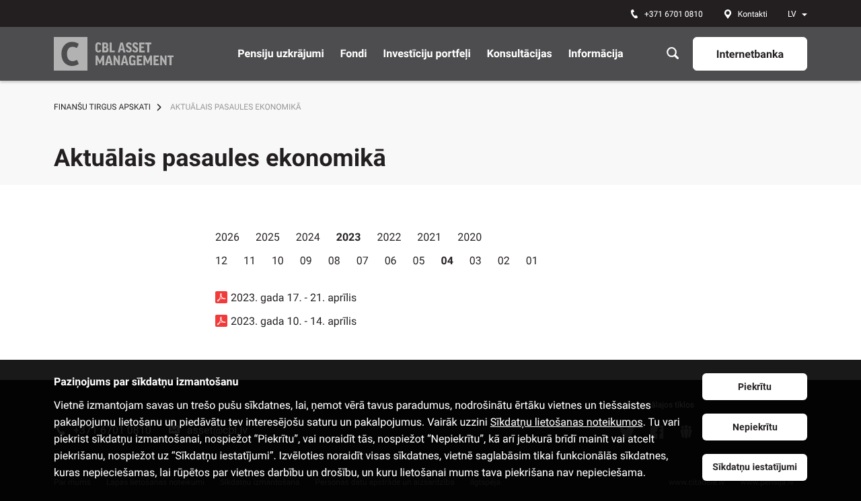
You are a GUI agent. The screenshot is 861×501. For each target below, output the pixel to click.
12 (221, 260)
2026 (227, 237)
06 (391, 260)
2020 (469, 237)
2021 (429, 237)
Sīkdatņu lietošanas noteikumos (566, 422)
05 (419, 260)
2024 (308, 237)
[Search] (672, 53)
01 (532, 260)
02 (504, 260)
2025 (268, 237)
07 (363, 260)
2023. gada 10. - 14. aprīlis (294, 321)
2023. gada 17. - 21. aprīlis (294, 297)
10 (278, 260)
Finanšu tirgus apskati (102, 107)
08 (334, 260)
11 (250, 260)
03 (476, 260)
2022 (389, 237)
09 (306, 260)
